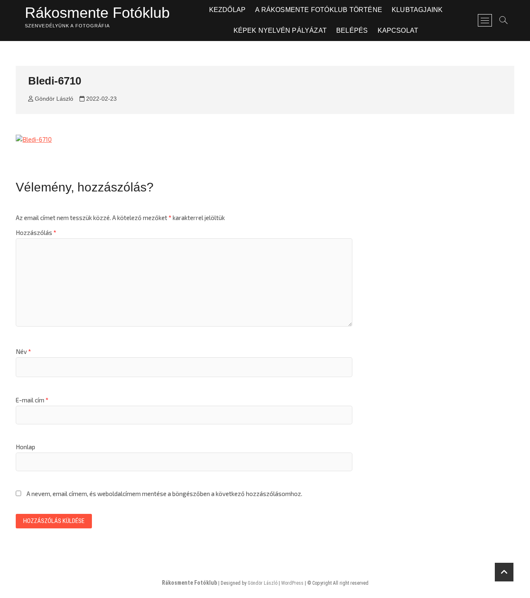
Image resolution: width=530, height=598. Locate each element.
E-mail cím (32, 400)
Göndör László (53, 98)
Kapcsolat (398, 30)
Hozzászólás (36, 232)
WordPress (292, 583)
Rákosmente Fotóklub (97, 12)
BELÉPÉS (352, 30)
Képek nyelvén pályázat (280, 30)
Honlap (25, 446)
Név (23, 351)
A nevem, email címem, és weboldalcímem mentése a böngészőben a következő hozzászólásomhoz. (164, 493)
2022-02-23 (100, 98)
